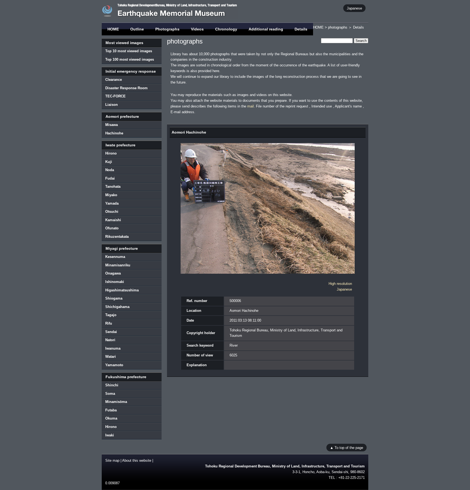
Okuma (111, 418)
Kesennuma (115, 257)
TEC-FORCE (115, 96)
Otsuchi (111, 211)
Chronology (226, 29)
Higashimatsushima (122, 290)
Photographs (167, 29)
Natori (110, 340)
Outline (137, 29)
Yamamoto (114, 365)
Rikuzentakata (117, 237)
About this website (136, 460)
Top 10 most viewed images (128, 51)
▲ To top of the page (346, 447)
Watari (110, 357)
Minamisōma (116, 402)
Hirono (111, 153)
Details (301, 29)
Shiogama (113, 298)
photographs (337, 27)
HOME (113, 29)
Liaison (111, 105)
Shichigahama (117, 307)
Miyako (111, 195)
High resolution (340, 284)
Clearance (113, 80)
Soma (110, 394)
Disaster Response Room (126, 88)
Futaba (111, 410)
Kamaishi (113, 220)
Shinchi (111, 385)
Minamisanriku (117, 265)
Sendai (111, 332)
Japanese (354, 8)
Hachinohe (114, 133)
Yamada (112, 203)
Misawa (111, 125)
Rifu (108, 323)
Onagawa (113, 273)
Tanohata (112, 186)
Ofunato (112, 228)
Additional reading (266, 29)
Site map (112, 460)
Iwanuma (112, 348)
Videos (197, 29)
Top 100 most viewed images (129, 59)
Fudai (110, 178)
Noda (109, 170)
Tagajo (110, 315)
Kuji (108, 162)
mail (250, 106)
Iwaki (109, 435)
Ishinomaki (114, 282)
